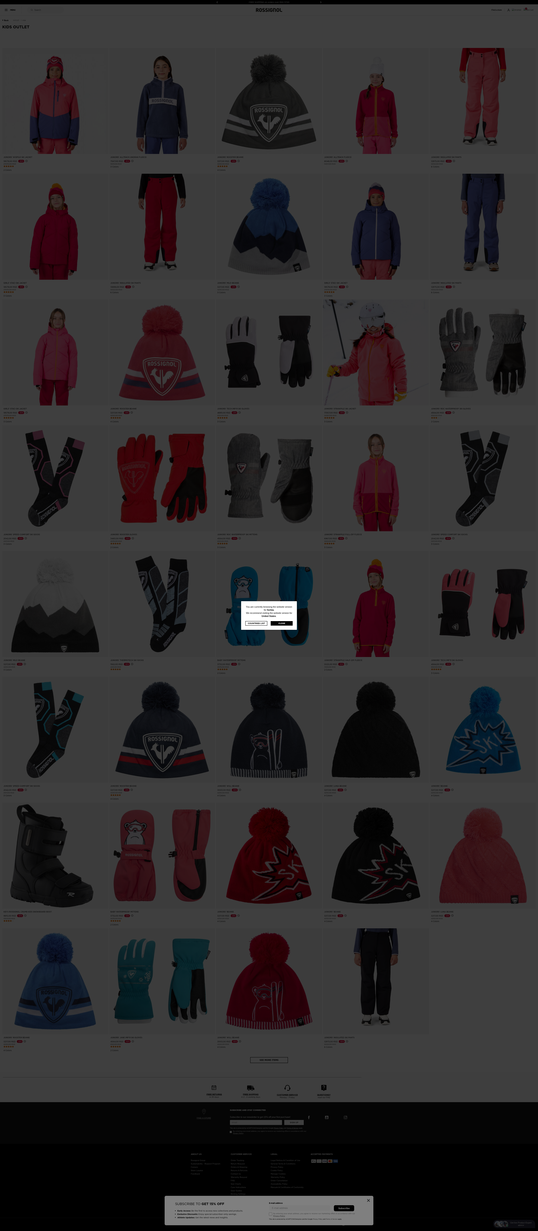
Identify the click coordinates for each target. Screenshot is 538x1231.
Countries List (256, 623)
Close (281, 623)
